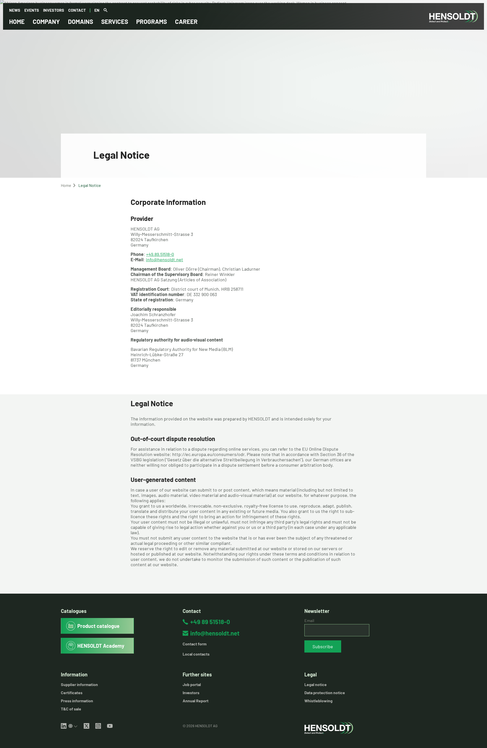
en (96, 10)
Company (46, 21)
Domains (80, 21)
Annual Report (195, 700)
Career (186, 21)
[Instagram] (98, 726)
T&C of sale (71, 708)
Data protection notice (324, 692)
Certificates (71, 692)
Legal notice (315, 684)
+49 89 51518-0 (210, 621)
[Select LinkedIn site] (73, 725)
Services (114, 21)
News (14, 10)
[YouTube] (110, 726)
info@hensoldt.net (164, 259)
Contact (77, 10)
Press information (77, 700)
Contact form (194, 643)
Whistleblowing (318, 700)
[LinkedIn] (63, 726)
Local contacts (196, 654)
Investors (53, 10)
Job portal (192, 684)
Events (31, 10)
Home (17, 21)
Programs (151, 21)
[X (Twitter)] (86, 726)
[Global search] (105, 10)
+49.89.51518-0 (160, 254)
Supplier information (79, 684)
